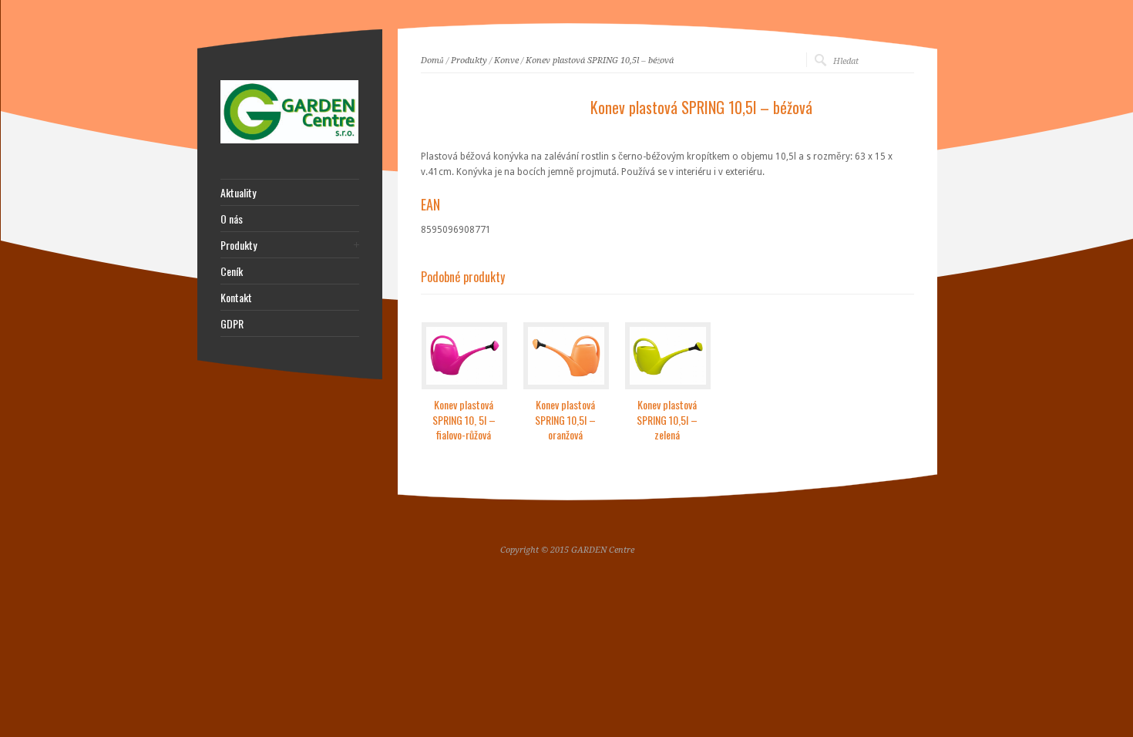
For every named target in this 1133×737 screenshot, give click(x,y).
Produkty (469, 61)
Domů (432, 61)
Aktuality (238, 192)
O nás (231, 219)
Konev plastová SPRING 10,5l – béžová (600, 61)
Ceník (231, 271)
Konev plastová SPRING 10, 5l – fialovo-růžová (464, 419)
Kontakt (236, 297)
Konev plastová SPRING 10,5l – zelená (667, 419)
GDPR (232, 323)
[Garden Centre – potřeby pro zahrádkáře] (289, 140)
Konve (506, 61)
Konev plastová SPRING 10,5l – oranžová (565, 419)
